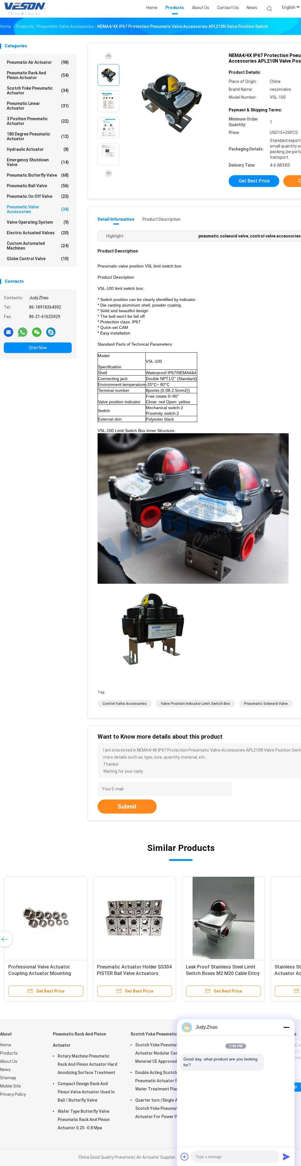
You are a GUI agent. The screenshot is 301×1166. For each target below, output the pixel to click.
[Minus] (286, 1027)
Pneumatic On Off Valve (38, 196)
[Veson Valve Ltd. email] (8, 332)
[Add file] (184, 1156)
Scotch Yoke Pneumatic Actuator (38, 90)
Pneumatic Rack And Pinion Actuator (38, 75)
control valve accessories (125, 704)
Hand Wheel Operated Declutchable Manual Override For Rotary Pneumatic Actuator (134, 973)
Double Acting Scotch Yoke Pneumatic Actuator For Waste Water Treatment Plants (165, 1080)
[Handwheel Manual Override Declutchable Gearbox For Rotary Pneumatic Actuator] (46, 918)
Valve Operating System (38, 222)
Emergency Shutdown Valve (38, 162)
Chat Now (38, 347)
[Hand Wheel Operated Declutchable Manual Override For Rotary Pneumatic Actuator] (134, 918)
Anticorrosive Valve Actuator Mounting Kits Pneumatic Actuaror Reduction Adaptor (217, 973)
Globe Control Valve (38, 258)
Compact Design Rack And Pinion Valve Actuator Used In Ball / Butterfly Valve (86, 1092)
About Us (8, 1061)
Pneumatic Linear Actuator (38, 106)
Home (5, 1045)
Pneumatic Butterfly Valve (38, 175)
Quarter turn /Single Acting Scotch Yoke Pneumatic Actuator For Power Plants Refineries (161, 1109)
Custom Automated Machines (38, 245)
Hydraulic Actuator (38, 149)
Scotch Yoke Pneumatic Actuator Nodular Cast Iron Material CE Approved (161, 1053)
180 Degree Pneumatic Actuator (38, 136)
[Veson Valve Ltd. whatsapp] (22, 332)
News (5, 1069)
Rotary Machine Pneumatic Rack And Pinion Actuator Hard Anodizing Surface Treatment (87, 1064)
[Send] (286, 1156)
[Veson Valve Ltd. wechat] (36, 332)
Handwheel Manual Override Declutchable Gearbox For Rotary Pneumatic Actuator (44, 973)
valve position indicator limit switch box (195, 704)
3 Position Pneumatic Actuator (38, 121)
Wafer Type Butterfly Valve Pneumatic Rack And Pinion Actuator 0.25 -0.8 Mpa (84, 1119)
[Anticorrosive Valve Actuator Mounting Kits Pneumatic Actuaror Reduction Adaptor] (223, 918)
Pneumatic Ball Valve (38, 185)
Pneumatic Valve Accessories (38, 209)
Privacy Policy (13, 1094)
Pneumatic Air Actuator (38, 62)
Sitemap (8, 1077)
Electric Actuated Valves (38, 232)
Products (9, 1053)
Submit (127, 806)
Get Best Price (254, 181)
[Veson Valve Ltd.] (26, 9)
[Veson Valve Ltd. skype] (51, 332)
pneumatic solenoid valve (266, 704)
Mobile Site (10, 1086)
